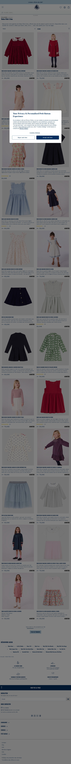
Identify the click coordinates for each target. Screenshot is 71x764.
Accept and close (47, 137)
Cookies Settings (35, 132)
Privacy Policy (24, 128)
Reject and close (22, 137)
